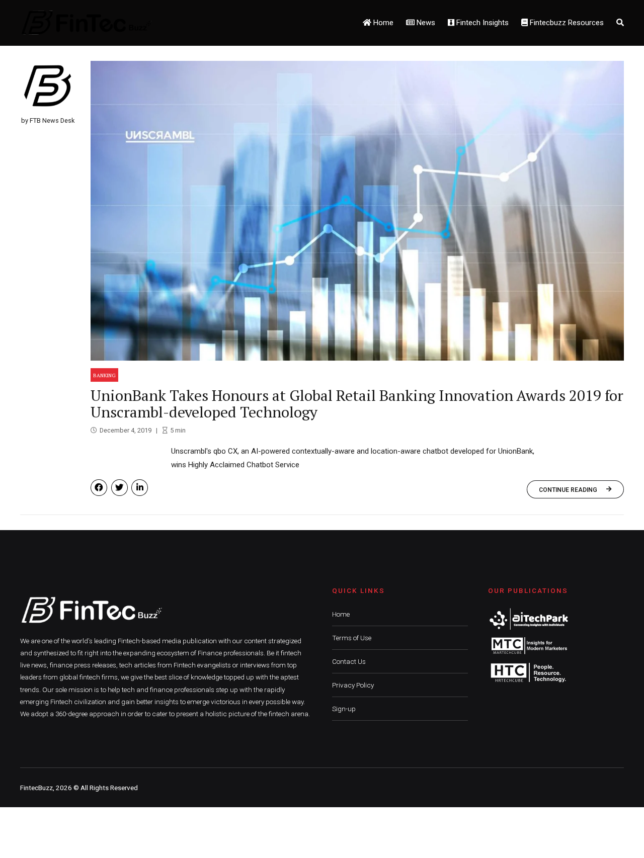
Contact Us (349, 661)
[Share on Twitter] (119, 487)
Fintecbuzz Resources (566, 22)
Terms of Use (351, 638)
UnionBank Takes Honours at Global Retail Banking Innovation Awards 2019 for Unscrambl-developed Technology (357, 403)
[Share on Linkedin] (139, 487)
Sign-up (344, 709)
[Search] (620, 23)
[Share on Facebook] (99, 487)
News (425, 22)
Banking (104, 375)
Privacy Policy (353, 685)
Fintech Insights (481, 22)
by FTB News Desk (47, 120)
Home (382, 22)
